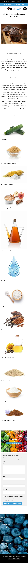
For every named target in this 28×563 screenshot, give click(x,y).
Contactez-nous (5, 550)
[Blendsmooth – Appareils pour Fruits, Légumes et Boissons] (14, 9)
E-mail (5, 483)
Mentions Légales (5, 531)
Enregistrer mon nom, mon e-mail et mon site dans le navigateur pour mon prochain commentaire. (13, 498)
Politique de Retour (6, 527)
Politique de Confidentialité (8, 524)
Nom (4, 476)
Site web (5, 489)
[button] (2, 8)
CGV (2, 521)
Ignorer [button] (23, 1)
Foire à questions (5, 546)
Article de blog (5, 540)
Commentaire (6, 464)
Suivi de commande (6, 543)
